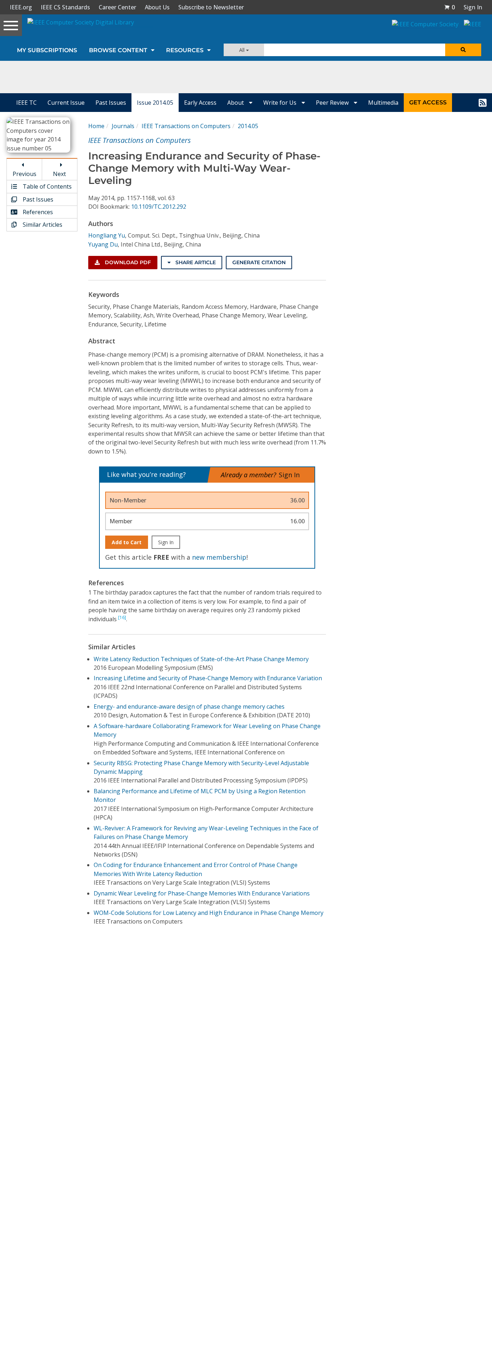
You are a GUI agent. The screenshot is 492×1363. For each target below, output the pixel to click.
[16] (122, 617)
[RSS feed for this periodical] (482, 102)
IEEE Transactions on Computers (186, 126)
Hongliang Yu (106, 235)
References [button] (37, 212)
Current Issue (66, 103)
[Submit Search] (463, 50)
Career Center (117, 7)
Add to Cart (127, 542)
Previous (24, 174)
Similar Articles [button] (41, 225)
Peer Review (333, 103)
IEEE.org (21, 7)
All (242, 49)
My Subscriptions (47, 50)
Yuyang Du (103, 244)
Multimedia (383, 103)
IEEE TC (26, 103)
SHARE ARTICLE (195, 262)
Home (96, 126)
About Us (157, 7)
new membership (219, 557)
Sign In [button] (473, 7)
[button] (449, 7)
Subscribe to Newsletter (211, 7)
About (236, 103)
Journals (123, 126)
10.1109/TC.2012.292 (158, 207)
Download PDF (127, 262)
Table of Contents (46, 186)
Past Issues (110, 103)
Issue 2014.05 (155, 103)
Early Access (200, 103)
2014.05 (248, 126)
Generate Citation (259, 262)
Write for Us (280, 103)
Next (59, 174)
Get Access (428, 102)
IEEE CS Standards (65, 7)
